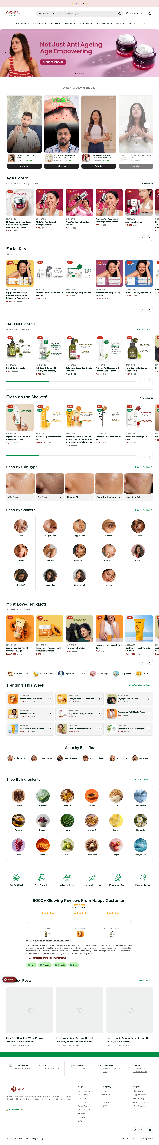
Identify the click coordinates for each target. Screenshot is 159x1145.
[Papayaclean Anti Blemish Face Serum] (109, 628)
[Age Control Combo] (139, 202)
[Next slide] (154, 53)
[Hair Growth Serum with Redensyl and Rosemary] (49, 348)
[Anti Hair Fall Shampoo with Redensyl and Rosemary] (109, 348)
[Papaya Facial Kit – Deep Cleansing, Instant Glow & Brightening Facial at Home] (20, 273)
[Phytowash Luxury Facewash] (62, 714)
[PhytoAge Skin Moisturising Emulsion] (79, 202)
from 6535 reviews (79, 907)
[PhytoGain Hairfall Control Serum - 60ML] (139, 348)
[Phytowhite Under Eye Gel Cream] (139, 417)
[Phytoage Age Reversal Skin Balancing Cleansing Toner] (109, 202)
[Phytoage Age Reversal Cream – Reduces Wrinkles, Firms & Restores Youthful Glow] (20, 202)
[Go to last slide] (5, 53)
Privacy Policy (147, 1139)
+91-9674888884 (80, 1069)
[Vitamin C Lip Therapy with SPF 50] (49, 417)
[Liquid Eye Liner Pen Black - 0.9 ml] (109, 417)
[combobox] (79, 14)
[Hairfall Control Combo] (20, 348)
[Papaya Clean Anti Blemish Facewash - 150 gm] (20, 628)
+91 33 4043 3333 (51, 1069)
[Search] (119, 13)
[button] (59, 3)
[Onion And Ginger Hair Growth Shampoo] (79, 348)
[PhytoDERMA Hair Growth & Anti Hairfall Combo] (20, 417)
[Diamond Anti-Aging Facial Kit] (139, 273)
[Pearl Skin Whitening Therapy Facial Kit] (109, 273)
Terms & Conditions (129, 1139)
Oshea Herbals (19, 1139)
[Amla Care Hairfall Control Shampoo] (62, 729)
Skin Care (11, 219)
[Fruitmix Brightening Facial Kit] (79, 273)
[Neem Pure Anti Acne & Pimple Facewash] (112, 729)
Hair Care (11, 365)
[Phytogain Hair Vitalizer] (79, 628)
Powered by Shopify (34, 1139)
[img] (79, 904)
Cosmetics (101, 434)
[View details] (50, 699)
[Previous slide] (142, 238)
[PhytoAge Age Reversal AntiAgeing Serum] (49, 202)
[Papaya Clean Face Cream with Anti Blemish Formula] (49, 628)
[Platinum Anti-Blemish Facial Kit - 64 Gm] (49, 273)
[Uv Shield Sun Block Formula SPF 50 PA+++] (139, 628)
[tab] (75, 73)
